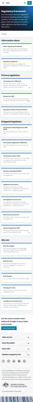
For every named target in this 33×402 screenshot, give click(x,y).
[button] (24, 3)
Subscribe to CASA (9, 328)
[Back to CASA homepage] (14, 385)
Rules (5, 34)
